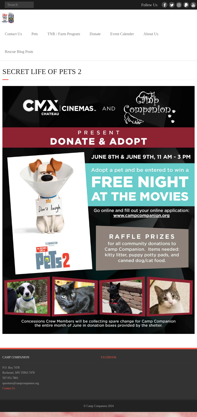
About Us (150, 34)
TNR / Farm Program (63, 34)
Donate (95, 34)
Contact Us (13, 34)
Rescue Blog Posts (19, 52)
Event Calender (122, 34)
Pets (34, 34)
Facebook (109, 357)
